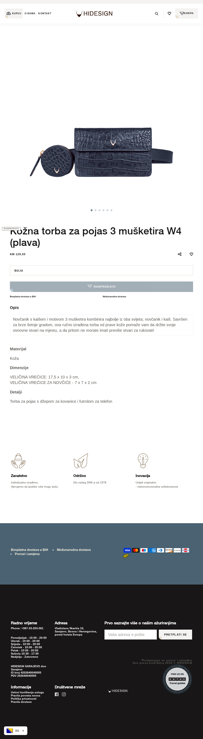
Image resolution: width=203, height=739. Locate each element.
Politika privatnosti (23, 698)
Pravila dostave (21, 701)
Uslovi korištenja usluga (27, 692)
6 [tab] (111, 210)
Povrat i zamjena (27, 554)
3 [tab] (100, 210)
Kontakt (44, 13)
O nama (30, 13)
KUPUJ (16, 13)
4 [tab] (103, 210)
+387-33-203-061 (32, 628)
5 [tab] (107, 210)
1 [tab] (92, 210)
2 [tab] (96, 210)
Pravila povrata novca (25, 695)
